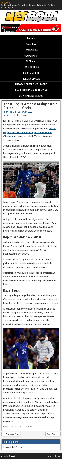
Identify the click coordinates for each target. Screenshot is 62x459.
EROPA (29, 61)
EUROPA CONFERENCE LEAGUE (31, 84)
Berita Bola (31, 44)
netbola (5, 2)
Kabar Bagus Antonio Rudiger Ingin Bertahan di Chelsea (30, 106)
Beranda (31, 38)
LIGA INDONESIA (31, 67)
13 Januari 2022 (25, 112)
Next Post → (53, 434)
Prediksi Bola (31, 49)
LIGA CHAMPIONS (31, 72)
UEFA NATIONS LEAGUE (31, 95)
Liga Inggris (22, 115)
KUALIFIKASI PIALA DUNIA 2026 (31, 90)
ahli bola (10, 112)
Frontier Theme (53, 456)
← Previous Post (11, 434)
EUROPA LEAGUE (31, 78)
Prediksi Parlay (31, 55)
